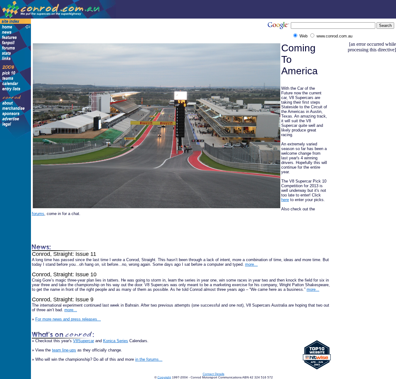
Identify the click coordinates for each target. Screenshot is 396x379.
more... (251, 264)
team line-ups (64, 350)
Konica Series (115, 340)
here (285, 199)
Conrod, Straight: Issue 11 (64, 254)
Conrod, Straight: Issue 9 (62, 299)
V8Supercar (83, 340)
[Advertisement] (140, 30)
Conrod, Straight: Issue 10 (64, 274)
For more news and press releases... (68, 319)
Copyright (164, 377)
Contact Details (213, 374)
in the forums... (148, 359)
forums (38, 213)
